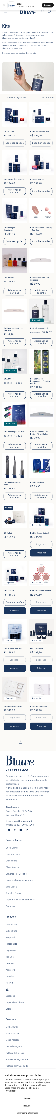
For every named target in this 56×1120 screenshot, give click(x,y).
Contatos (10, 906)
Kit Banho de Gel (37, 179)
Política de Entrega (15, 1053)
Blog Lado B (12, 887)
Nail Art (9, 983)
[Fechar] (4, 5)
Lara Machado (13, 854)
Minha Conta (12, 1027)
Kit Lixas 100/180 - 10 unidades (39, 279)
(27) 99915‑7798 (25, 825)
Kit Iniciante (9, 132)
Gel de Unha (11, 861)
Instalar (47, 5)
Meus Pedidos (12, 1040)
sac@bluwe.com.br (23, 821)
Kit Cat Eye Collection (13, 648)
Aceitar (27, 1098)
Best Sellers (11, 924)
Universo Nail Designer (16, 874)
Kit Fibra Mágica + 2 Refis (15, 432)
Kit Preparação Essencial (14, 179)
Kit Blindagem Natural (39, 533)
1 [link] (20, 741)
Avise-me (41, 552)
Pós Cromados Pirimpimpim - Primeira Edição (40, 381)
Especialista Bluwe (15, 1002)
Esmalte (9, 976)
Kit (7, 989)
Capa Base (11, 950)
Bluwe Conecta (13, 867)
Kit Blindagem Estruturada (10, 229)
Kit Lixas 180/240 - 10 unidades (13, 329)
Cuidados (10, 996)
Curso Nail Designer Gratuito (19, 880)
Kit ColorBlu (9, 278)
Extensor (10, 963)
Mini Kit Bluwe (36, 648)
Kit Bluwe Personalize (13, 706)
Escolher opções (14, 143)
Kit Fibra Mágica (37, 482)
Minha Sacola (12, 1033)
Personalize (11, 944)
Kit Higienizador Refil (39, 328)
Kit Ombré (8, 533)
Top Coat (10, 957)
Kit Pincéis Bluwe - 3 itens (12, 483)
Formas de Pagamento (17, 1059)
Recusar (27, 1105)
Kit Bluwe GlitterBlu (38, 706)
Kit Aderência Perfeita (39, 132)
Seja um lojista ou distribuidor (20, 900)
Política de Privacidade (17, 1066)
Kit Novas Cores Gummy (40, 591)
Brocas (9, 1009)
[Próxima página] (36, 741)
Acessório (10, 970)
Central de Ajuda (14, 1046)
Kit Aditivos (8, 379)
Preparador (11, 937)
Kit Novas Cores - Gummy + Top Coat (41, 229)
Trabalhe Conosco (14, 893)
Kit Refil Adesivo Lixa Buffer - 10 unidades (39, 433)
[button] (6, 11)
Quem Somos (12, 848)
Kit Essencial (9, 591)
